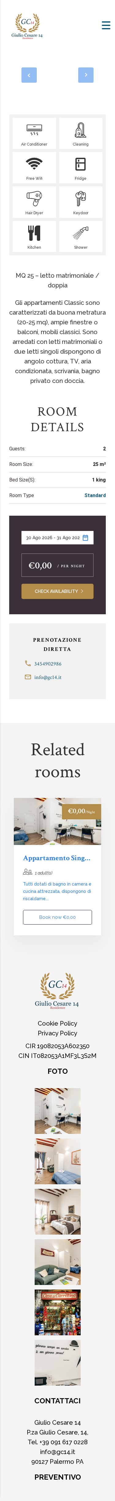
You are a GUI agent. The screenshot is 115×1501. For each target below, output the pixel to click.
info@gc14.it (48, 677)
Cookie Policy (57, 1023)
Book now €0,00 (57, 917)
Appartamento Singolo (57, 858)
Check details (57, 821)
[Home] (28, 25)
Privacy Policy (57, 1033)
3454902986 (48, 663)
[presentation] (29, 75)
